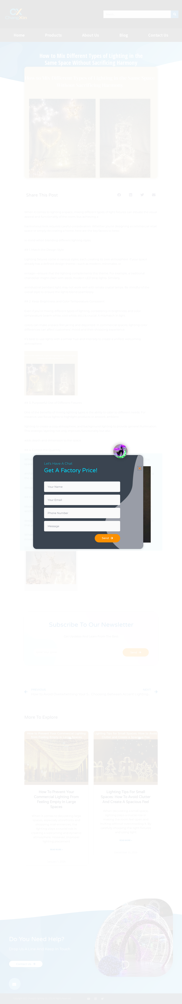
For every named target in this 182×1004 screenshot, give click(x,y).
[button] (139, 468)
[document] (91, 502)
